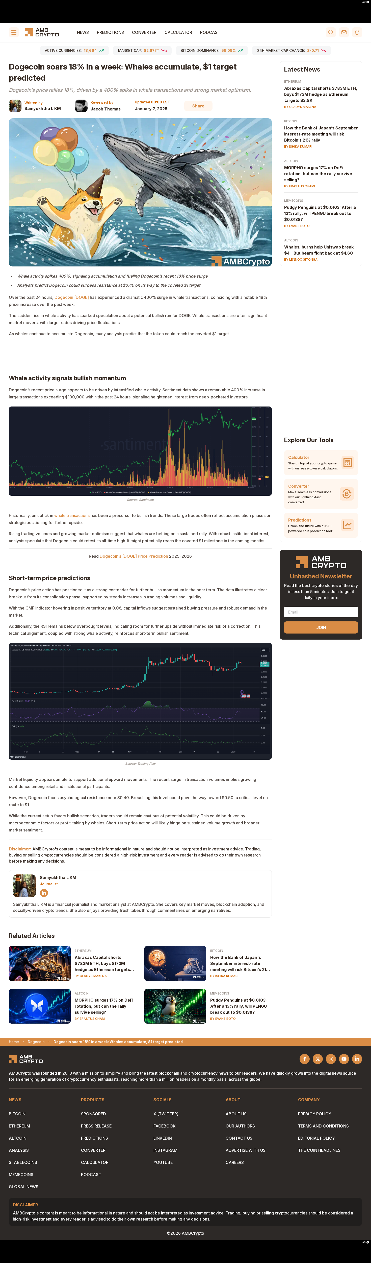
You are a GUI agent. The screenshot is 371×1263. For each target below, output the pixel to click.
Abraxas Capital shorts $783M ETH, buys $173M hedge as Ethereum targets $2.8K (102, 964)
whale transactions (72, 515)
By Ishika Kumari (224, 976)
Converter (144, 32)
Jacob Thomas (106, 108)
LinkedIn (162, 1138)
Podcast (210, 32)
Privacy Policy (314, 1113)
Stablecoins (23, 1162)
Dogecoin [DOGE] (72, 297)
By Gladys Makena (91, 976)
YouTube (163, 1162)
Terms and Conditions (323, 1126)
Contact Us (239, 1138)
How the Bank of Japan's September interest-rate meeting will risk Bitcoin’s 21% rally (240, 964)
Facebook (164, 1126)
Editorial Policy (316, 1138)
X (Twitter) (165, 1113)
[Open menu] (14, 32)
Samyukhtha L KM (42, 108)
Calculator (178, 32)
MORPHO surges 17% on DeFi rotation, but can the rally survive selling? (104, 1006)
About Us (236, 1113)
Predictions (110, 32)
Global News (23, 1186)
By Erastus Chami (90, 1019)
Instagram (165, 1150)
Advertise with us (246, 1150)
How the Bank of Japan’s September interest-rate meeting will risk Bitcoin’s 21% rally (321, 134)
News (83, 32)
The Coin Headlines (319, 1150)
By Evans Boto (223, 1019)
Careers (235, 1162)
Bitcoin (216, 951)
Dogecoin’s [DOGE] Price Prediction (134, 556)
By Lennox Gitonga (300, 259)
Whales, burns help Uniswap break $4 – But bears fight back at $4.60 (319, 250)
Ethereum (83, 951)
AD (363, 2)
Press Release (96, 1126)
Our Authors (240, 1126)
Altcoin (82, 993)
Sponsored (93, 1113)
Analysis (19, 1150)
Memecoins (219, 993)
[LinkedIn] (44, 893)
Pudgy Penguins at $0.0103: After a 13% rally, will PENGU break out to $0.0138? (238, 1006)
